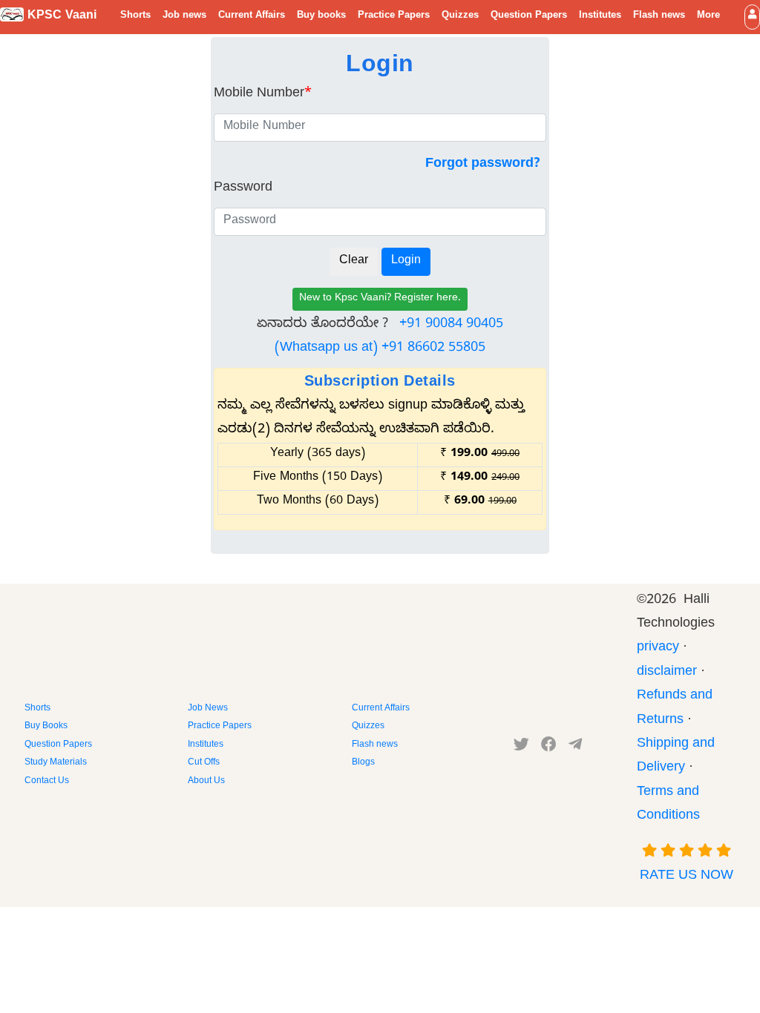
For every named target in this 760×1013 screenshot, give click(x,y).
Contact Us (46, 782)
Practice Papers (394, 16)
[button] (752, 16)
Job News (208, 709)
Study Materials (55, 763)
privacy (658, 648)
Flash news (659, 16)
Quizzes (460, 16)
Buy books (321, 16)
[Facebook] (549, 747)
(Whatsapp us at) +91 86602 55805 (380, 349)
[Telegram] (575, 747)
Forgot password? (482, 165)
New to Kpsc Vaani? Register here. (380, 299)
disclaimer (667, 673)
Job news (184, 16)
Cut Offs (204, 763)
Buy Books (46, 727)
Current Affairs (251, 16)
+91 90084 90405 (451, 325)
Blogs (363, 763)
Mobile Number (263, 94)
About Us (206, 782)
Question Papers (529, 16)
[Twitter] (521, 747)
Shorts (135, 16)
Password (243, 188)
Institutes (600, 16)
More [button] (708, 16)
